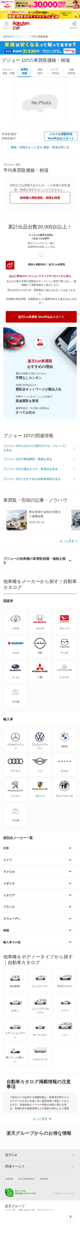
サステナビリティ (46, 1210)
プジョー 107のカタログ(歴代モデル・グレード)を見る (34, 448)
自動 (71, 71)
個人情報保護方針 (26, 1179)
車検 (40, 71)
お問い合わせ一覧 (26, 1210)
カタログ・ (8, 71)
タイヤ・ (56, 71)
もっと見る (67, 541)
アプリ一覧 (10, 1210)
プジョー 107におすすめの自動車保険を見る (32, 479)
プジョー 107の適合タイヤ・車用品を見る (30, 469)
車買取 (24, 71)
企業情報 (9, 1179)
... (26, 36)
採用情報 (44, 1179)
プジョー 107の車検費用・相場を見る (27, 459)
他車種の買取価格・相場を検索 (40, 197)
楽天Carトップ (11, 36)
